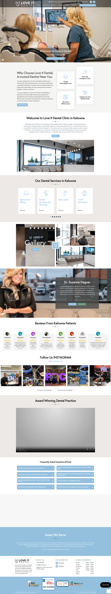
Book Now (22, 105)
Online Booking (105, 584)
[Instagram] (94, 2)
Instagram (61, 566)
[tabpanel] (26, 201)
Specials (60, 5)
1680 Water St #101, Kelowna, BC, (32, 544)
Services (53, 5)
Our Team (72, 304)
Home (38, 5)
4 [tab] (56, 216)
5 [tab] (58, 216)
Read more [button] (7, 348)
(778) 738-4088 (92, 592)
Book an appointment (88, 5)
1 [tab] (50, 216)
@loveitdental (55, 361)
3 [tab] (54, 216)
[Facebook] (91, 2)
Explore (35, 249)
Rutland (67, 549)
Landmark (50, 549)
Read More (22, 210)
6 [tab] (60, 216)
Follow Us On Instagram (64, 390)
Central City (44, 549)
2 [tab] (52, 216)
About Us (45, 5)
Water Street (62, 549)
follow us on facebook (44, 390)
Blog (67, 5)
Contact (74, 5)
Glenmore (55, 549)
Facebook (61, 563)
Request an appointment (55, 58)
